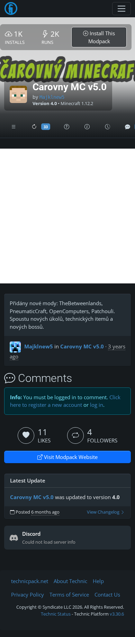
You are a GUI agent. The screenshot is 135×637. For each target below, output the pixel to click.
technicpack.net (29, 581)
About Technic (70, 581)
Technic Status (56, 614)
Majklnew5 (51, 97)
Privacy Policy (27, 594)
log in (96, 404)
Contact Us (107, 594)
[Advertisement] (67, 216)
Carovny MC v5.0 (82, 346)
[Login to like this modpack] (26, 435)
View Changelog (103, 512)
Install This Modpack (101, 37)
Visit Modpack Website (70, 456)
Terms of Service (69, 594)
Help (98, 581)
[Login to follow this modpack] (75, 435)
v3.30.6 (117, 614)
